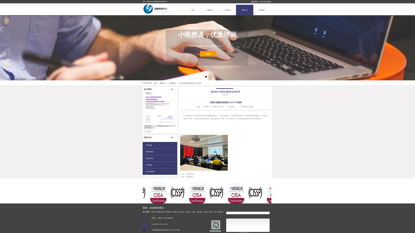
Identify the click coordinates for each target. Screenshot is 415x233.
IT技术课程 (149, 165)
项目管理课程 (149, 152)
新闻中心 (163, 83)
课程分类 (210, 10)
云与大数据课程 (150, 171)
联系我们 (262, 10)
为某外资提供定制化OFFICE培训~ (190, 83)
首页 (192, 10)
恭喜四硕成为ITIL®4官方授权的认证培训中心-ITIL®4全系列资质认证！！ (160, 127)
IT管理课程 (149, 145)
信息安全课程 (149, 158)
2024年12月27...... (188, 174)
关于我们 (227, 10)
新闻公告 (245, 10)
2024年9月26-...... (187, 177)
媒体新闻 (173, 83)
